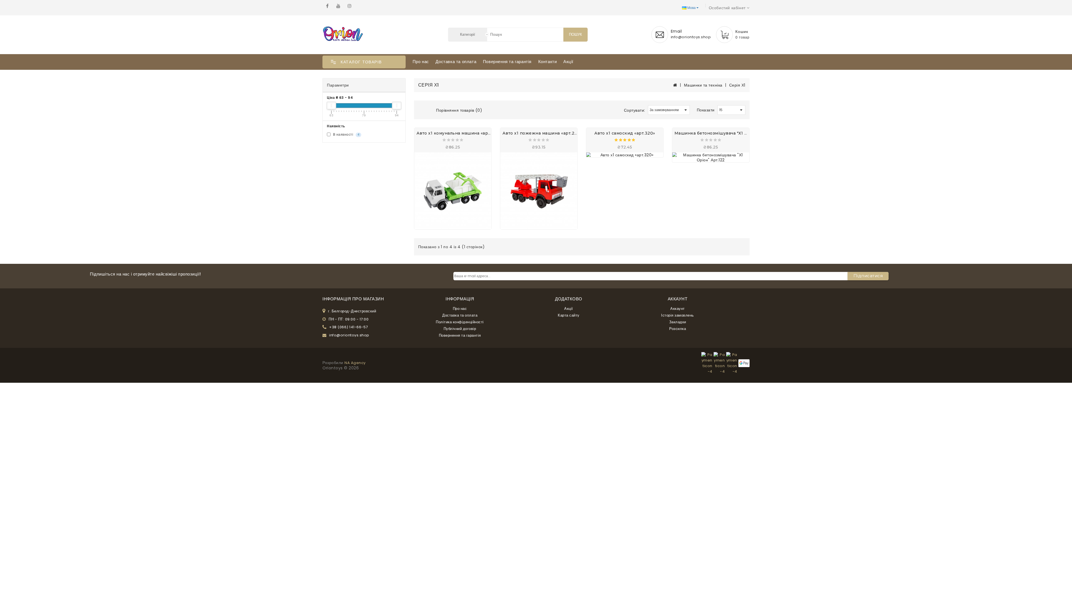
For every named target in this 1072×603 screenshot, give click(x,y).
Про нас (421, 61)
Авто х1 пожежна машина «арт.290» (542, 133)
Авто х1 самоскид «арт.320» (624, 133)
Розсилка (677, 329)
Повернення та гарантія (507, 61)
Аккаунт (677, 308)
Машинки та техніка (703, 85)
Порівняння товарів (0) (459, 110)
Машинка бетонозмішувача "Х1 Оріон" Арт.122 (725, 133)
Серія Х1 (737, 85)
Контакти (547, 61)
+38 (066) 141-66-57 (348, 327)
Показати (706, 110)
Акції (568, 61)
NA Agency (355, 362)
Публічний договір (460, 329)
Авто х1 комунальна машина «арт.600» (459, 133)
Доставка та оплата (456, 61)
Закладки (677, 322)
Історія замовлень (677, 315)
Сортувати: (634, 110)
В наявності (345, 134)
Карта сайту (569, 315)
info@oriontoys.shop (349, 335)
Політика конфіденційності (460, 322)
